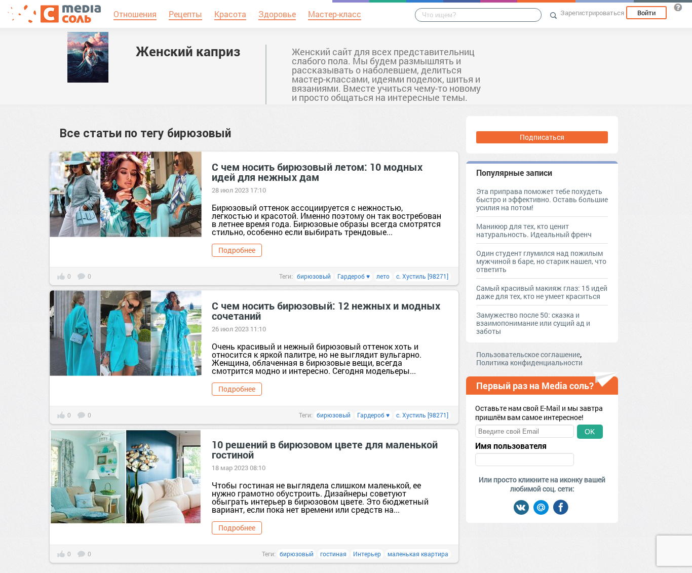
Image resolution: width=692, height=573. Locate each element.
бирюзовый (314, 276)
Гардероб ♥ (353, 276)
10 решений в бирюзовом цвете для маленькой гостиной (325, 449)
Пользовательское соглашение (528, 354)
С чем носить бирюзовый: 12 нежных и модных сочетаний (326, 310)
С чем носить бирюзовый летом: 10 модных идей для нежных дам (317, 172)
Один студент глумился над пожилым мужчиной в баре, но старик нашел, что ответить (541, 261)
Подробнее (236, 250)
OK (590, 432)
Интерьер (367, 554)
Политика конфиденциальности (529, 362)
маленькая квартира (418, 554)
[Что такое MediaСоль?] (678, 7)
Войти (646, 12)
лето (383, 276)
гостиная (333, 554)
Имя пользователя (511, 445)
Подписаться (542, 137)
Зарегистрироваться (592, 12)
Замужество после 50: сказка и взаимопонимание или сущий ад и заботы (533, 323)
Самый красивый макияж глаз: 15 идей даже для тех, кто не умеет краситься (541, 292)
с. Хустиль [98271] (422, 276)
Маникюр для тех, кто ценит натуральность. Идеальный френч (534, 230)
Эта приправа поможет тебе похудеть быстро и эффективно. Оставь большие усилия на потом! (542, 199)
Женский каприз (188, 51)
